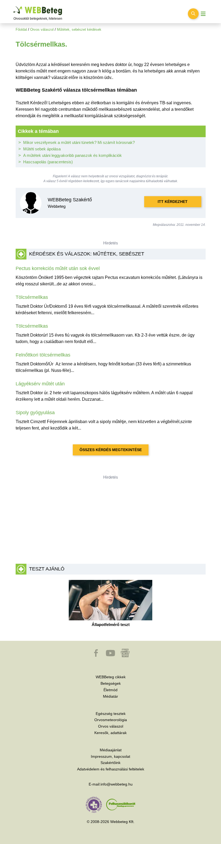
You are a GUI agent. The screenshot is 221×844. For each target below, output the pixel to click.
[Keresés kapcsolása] (193, 13)
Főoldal (21, 29)
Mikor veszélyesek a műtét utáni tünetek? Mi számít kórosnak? (79, 142)
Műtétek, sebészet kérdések (79, 29)
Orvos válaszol (42, 29)
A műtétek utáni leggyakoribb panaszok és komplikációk (72, 155)
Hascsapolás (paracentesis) (48, 162)
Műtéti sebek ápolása (42, 149)
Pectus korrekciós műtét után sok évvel (58, 268)
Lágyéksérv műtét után (40, 383)
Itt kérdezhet (173, 201)
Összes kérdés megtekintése (111, 450)
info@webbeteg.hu (117, 784)
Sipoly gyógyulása (35, 412)
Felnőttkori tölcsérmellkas (43, 355)
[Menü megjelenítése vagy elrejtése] (203, 14)
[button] (96, 655)
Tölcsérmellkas (32, 297)
